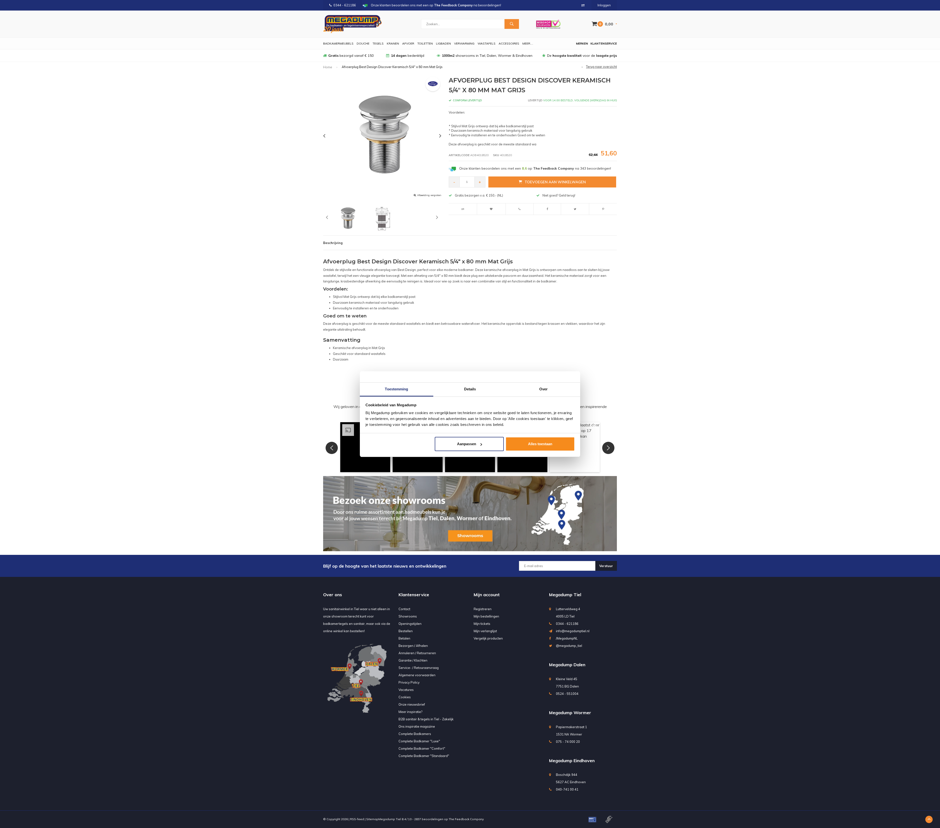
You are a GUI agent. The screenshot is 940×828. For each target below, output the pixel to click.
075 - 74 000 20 (568, 742)
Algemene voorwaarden (417, 675)
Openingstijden (410, 624)
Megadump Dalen (567, 664)
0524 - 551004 (567, 694)
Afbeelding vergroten (429, 195)
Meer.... (527, 43)
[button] (332, 448)
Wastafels (486, 43)
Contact (404, 609)
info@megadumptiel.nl (572, 631)
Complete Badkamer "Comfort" (422, 748)
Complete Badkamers (415, 734)
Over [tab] (543, 389)
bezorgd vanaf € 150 (351, 55)
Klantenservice (603, 43)
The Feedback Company (466, 819)
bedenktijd (407, 55)
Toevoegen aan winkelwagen (555, 182)
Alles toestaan (540, 444)
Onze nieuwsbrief (412, 704)
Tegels (378, 43)
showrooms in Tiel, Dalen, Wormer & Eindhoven (487, 55)
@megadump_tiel (569, 646)
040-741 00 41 (567, 789)
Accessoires (509, 43)
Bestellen (406, 631)
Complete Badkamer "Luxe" (419, 741)
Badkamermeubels (338, 43)
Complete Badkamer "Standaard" (424, 756)
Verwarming (464, 43)
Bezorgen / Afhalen (413, 646)
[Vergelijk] (583, 5)
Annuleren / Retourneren (417, 653)
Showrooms (408, 616)
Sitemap (372, 819)
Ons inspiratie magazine (417, 726)
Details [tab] (470, 389)
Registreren (483, 609)
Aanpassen (466, 444)
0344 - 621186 (344, 5)
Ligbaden (443, 43)
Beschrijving (332, 243)
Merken (582, 43)
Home (327, 67)
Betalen (404, 638)
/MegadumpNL (567, 638)
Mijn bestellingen (486, 616)
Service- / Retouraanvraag (419, 668)
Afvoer (408, 43)
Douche (363, 43)
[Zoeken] (511, 24)
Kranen (393, 43)
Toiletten (425, 43)
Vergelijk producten (488, 638)
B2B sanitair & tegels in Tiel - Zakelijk (426, 719)
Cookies (405, 697)
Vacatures (406, 690)
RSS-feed (357, 819)
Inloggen (604, 5)
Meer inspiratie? (410, 712)
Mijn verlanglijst (485, 631)
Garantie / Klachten (413, 660)
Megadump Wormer (570, 712)
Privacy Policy (409, 682)
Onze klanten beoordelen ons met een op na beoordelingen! (535, 168)
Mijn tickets (482, 624)
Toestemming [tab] (396, 389)
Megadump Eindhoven (572, 760)
